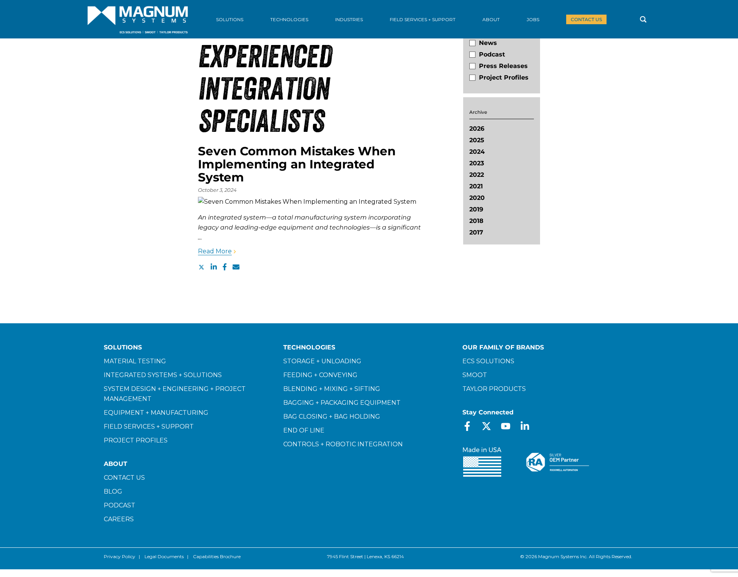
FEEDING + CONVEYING (320, 375)
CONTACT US (124, 477)
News (488, 43)
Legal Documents (164, 556)
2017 (476, 232)
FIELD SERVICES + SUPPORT (149, 426)
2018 (476, 220)
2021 (476, 186)
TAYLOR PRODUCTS (494, 388)
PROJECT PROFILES (136, 440)
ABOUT (115, 463)
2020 (477, 197)
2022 (476, 174)
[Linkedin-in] (525, 426)
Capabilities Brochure (217, 556)
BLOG (113, 491)
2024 (477, 151)
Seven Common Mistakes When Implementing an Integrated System (297, 164)
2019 (476, 209)
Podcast (492, 54)
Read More (215, 251)
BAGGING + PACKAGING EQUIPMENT (342, 402)
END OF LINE (303, 430)
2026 (476, 128)
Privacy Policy (119, 556)
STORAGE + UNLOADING (322, 361)
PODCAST (119, 505)
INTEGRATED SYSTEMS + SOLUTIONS (163, 375)
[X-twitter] (486, 426)
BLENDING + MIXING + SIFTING (331, 388)
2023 (476, 163)
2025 (476, 140)
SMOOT (474, 375)
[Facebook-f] (467, 426)
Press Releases (503, 66)
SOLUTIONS (123, 347)
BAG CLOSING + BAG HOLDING (331, 416)
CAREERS (119, 519)
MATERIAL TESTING (135, 361)
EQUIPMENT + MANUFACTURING (156, 412)
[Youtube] (505, 426)
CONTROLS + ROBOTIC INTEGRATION (343, 444)
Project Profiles (504, 77)
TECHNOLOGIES (309, 347)
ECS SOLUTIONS (488, 361)
